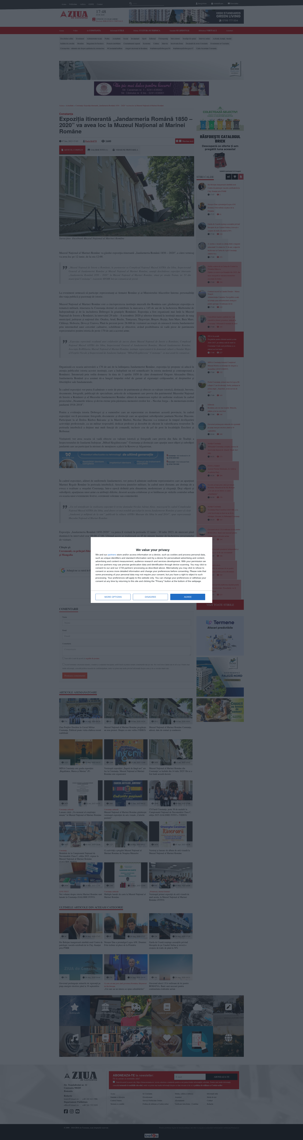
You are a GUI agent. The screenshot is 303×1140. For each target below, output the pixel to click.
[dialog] (151, 570)
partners (112, 555)
